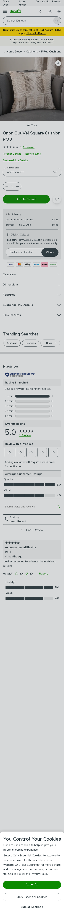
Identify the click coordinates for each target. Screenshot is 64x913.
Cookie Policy (16, 874)
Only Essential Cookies (32, 897)
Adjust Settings (32, 907)
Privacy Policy (39, 874)
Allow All (32, 884)
